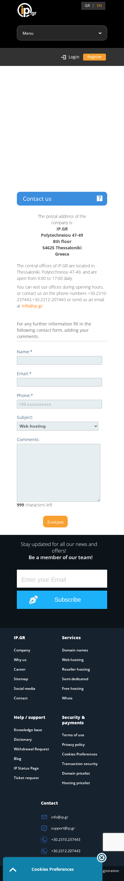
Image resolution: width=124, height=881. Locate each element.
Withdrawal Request (31, 749)
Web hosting (73, 659)
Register (94, 56)
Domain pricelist (76, 773)
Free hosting (73, 688)
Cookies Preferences (79, 754)
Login (74, 57)
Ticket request (26, 777)
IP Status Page (26, 768)
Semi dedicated (75, 678)
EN (99, 5)
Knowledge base (28, 729)
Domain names (75, 650)
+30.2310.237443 (65, 839)
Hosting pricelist (76, 782)
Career (20, 669)
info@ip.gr (32, 306)
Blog (17, 758)
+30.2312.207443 (65, 850)
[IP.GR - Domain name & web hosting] (20, 8)
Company (22, 650)
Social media (24, 688)
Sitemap (21, 678)
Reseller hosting (76, 669)
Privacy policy (73, 744)
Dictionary (23, 739)
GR (87, 5)
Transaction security (80, 763)
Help (100, 198)
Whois (67, 698)
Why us (20, 659)
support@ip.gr (62, 828)
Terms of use (73, 734)
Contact (21, 698)
